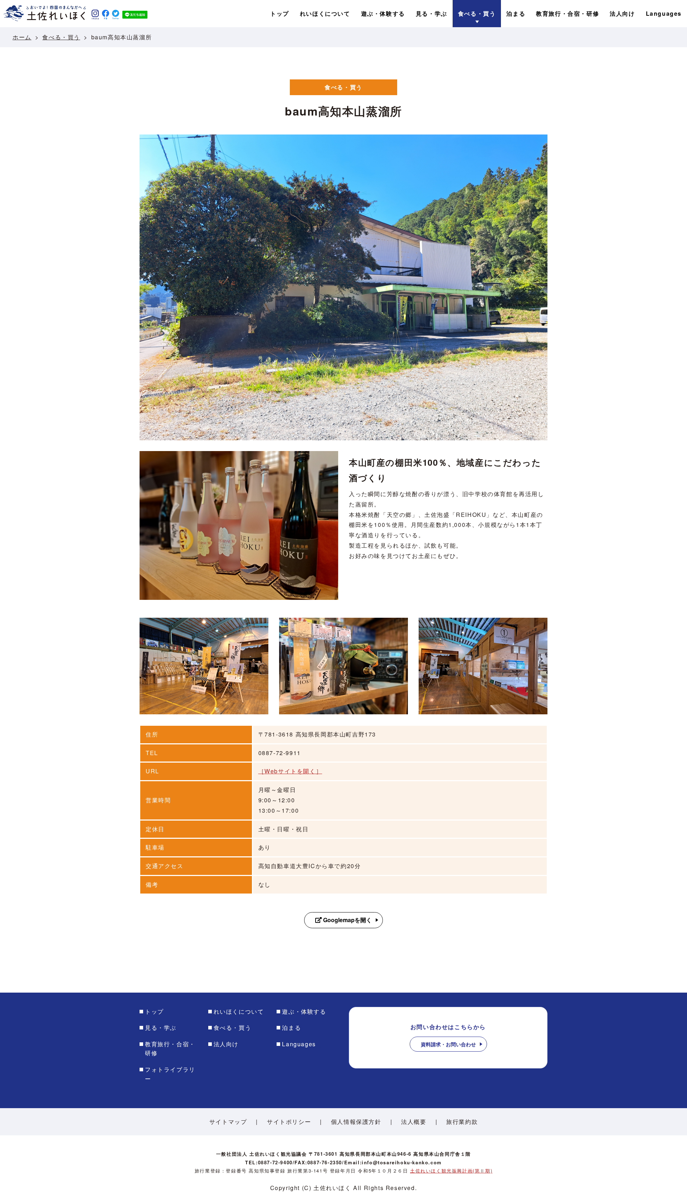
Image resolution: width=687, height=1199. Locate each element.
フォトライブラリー (170, 1074)
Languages (299, 1044)
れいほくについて (239, 1011)
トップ (154, 1011)
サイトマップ (228, 1121)
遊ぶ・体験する (304, 1011)
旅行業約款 (462, 1121)
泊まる (291, 1027)
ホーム (22, 37)
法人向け (226, 1044)
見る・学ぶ (160, 1027)
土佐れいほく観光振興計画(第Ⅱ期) (451, 1170)
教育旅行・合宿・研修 (170, 1048)
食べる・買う (61, 37)
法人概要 (413, 1121)
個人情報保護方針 (356, 1121)
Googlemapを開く (347, 920)
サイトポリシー (289, 1121)
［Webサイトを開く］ (290, 771)
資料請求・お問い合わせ (448, 1044)
